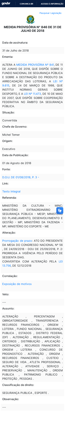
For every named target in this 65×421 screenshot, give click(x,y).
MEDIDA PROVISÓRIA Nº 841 (35, 64)
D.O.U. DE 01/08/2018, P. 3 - (20, 177)
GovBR (6, 3)
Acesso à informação (52, 4)
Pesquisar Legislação (51, 13)
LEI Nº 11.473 (32, 93)
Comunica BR (26, 4)
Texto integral (11, 191)
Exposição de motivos (17, 284)
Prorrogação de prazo (17, 240)
